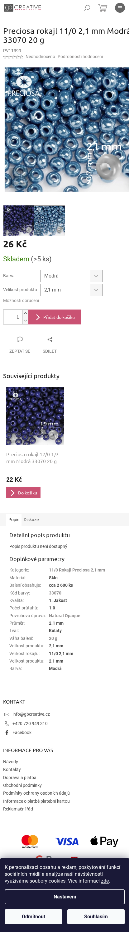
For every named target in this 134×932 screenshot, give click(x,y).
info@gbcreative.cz (31, 714)
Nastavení (65, 897)
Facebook (21, 732)
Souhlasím (96, 917)
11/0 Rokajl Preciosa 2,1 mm (77, 569)
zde (105, 881)
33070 (55, 592)
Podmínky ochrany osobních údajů (36, 793)
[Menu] (120, 8)
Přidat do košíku (59, 317)
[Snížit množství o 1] (25, 320)
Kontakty (12, 769)
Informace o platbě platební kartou (36, 801)
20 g (53, 638)
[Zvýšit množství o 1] (25, 313)
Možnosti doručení (21, 300)
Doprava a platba (19, 777)
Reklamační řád (18, 808)
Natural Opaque (64, 615)
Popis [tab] (13, 519)
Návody (10, 761)
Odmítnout (33, 917)
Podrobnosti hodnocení (80, 56)
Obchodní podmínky (22, 785)
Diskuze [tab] (31, 519)
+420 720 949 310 (30, 723)
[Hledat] (87, 8)
